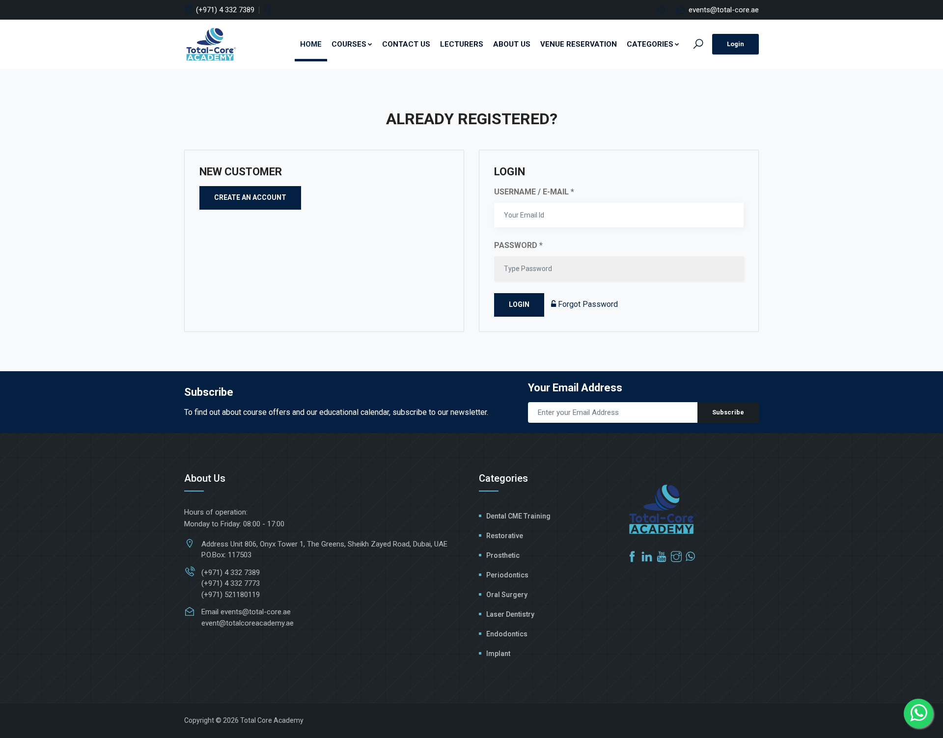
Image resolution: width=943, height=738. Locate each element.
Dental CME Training (518, 516)
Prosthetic (503, 555)
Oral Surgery (506, 595)
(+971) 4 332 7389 (225, 9)
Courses (349, 44)
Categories (650, 44)
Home (311, 44)
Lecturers (461, 44)
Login (735, 44)
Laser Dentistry (510, 614)
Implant (498, 653)
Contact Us (406, 44)
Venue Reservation (578, 44)
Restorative (504, 536)
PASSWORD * (518, 245)
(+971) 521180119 (230, 594)
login (519, 304)
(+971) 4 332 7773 (230, 583)
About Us (511, 44)
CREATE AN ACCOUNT (250, 197)
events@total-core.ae (724, 9)
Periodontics (507, 575)
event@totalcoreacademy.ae (247, 623)
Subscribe (728, 412)
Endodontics (506, 634)
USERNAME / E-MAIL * (534, 191)
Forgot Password (587, 304)
